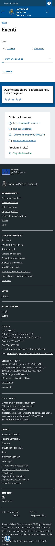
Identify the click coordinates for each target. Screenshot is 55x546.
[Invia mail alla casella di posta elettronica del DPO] (22, 402)
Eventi (5, 315)
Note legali (7, 461)
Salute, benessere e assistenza (16, 271)
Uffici (4, 225)
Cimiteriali (6, 280)
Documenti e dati (10, 202)
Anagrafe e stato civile (12, 244)
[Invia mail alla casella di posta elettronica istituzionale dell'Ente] (27, 349)
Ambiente (6, 240)
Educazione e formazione (13, 258)
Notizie (5, 296)
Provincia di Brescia (11, 434)
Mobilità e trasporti (10, 267)
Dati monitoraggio (10, 512)
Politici (5, 220)
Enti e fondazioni (9, 207)
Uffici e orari (7, 382)
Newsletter (7, 501)
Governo (6, 443)
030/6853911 (17, 341)
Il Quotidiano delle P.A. (12, 447)
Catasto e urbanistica (11, 253)
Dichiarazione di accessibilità (15, 465)
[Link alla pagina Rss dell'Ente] (3, 497)
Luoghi (5, 311)
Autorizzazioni (8, 249)
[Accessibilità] (7, 538)
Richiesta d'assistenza (12, 483)
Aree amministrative (11, 198)
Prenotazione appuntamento (15, 479)
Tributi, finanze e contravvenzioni (17, 276)
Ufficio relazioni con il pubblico (15, 378)
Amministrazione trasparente (15, 469)
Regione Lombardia (11, 3)
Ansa (4, 452)
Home (4, 22)
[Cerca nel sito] (46, 12)
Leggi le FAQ (7, 473)
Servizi (33, 512)
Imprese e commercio (12, 262)
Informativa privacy (11, 456)
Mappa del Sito (38, 515)
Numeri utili (7, 387)
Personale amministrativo (14, 216)
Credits (16, 515)
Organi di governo (10, 211)
